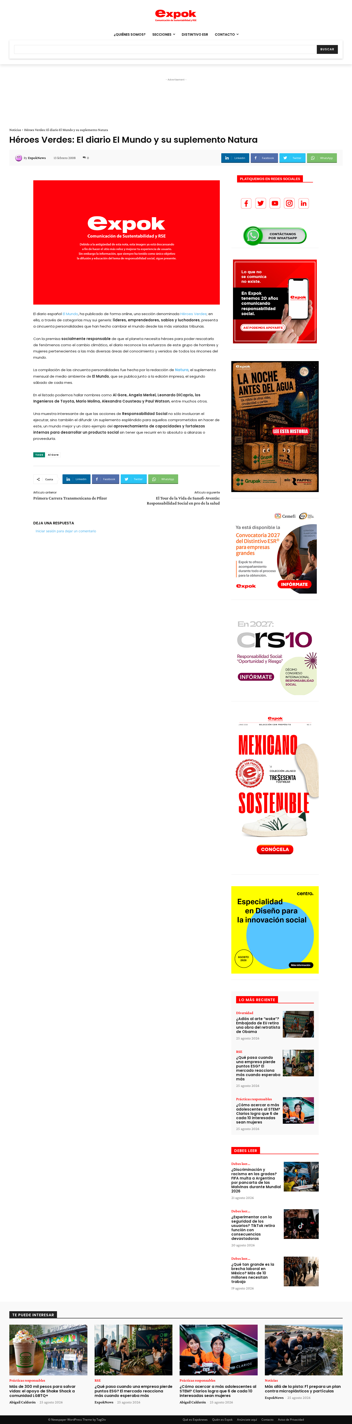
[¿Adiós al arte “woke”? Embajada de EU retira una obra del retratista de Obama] (298, 1024)
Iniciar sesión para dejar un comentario (66, 531)
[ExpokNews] (19, 157)
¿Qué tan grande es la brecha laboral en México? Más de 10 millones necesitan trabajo (252, 1273)
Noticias (15, 130)
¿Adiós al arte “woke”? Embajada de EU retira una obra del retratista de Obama (258, 1025)
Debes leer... (240, 1164)
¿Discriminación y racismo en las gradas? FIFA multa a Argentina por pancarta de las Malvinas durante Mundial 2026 (256, 1180)
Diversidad (244, 1013)
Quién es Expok (222, 1420)
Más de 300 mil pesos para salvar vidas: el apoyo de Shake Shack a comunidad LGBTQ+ (42, 1391)
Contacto (267, 1420)
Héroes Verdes (193, 313)
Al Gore (53, 455)
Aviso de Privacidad (291, 1420)
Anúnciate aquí (247, 1420)
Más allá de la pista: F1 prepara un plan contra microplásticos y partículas (303, 1389)
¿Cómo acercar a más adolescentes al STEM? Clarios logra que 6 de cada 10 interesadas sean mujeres (258, 1113)
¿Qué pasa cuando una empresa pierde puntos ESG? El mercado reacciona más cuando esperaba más (258, 1068)
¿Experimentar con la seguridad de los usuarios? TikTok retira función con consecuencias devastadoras (253, 1227)
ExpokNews (37, 158)
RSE (239, 1052)
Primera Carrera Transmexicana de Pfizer (70, 498)
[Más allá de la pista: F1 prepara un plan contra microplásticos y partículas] (304, 1350)
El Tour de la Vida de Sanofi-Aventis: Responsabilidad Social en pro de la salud (183, 500)
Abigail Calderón (22, 1402)
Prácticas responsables (254, 1099)
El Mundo (70, 313)
